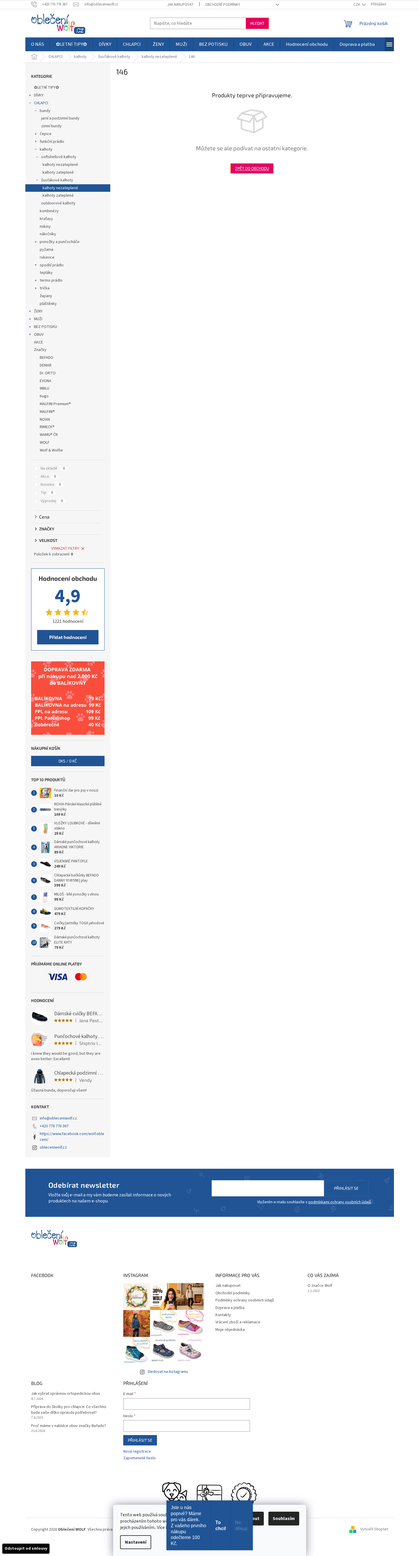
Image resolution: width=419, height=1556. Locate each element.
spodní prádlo (52, 265)
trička (45, 288)
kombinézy (49, 211)
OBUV (38, 334)
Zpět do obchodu (252, 168)
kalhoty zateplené (58, 172)
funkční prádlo (52, 142)
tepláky (46, 273)
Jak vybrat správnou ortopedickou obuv (65, 1393)
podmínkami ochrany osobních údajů (339, 1202)
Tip (47, 493)
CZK (357, 4)
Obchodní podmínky (222, 4)
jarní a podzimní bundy (60, 118)
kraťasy (46, 219)
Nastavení (135, 1542)
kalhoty (46, 149)
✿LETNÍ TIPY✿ (46, 87)
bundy (45, 111)
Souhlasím (284, 1518)
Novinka (51, 484)
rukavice (47, 257)
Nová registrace (137, 1451)
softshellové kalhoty (58, 157)
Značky (40, 350)
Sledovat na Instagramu (167, 1372)
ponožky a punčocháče (59, 242)
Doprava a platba (229, 1308)
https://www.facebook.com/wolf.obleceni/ (72, 1136)
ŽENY (38, 311)
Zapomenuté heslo (139, 1458)
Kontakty (223, 1315)
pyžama (46, 250)
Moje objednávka (230, 1330)
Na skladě (53, 468)
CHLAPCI (41, 103)
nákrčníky (48, 234)
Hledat (257, 23)
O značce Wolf (320, 1286)
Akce (48, 476)
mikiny (45, 226)
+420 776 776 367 (54, 1126)
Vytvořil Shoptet (374, 1529)
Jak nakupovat (180, 4)
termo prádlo (51, 280)
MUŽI (38, 319)
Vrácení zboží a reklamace (237, 1322)
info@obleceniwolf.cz (58, 1118)
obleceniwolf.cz (53, 1147)
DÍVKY (38, 95)
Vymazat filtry (65, 548)
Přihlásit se (346, 1188)
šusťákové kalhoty (57, 180)
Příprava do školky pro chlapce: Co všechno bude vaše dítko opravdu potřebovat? (68, 1409)
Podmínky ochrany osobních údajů (244, 1300)
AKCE (38, 342)
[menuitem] (37, 44)
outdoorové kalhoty (58, 203)
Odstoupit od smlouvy (26, 1548)
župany (46, 296)
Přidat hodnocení (67, 637)
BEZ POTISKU (45, 327)
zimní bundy (51, 126)
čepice (46, 134)
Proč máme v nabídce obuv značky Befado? (68, 1426)
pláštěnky (48, 304)
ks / (67, 760)
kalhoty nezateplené (60, 165)
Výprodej (52, 501)
